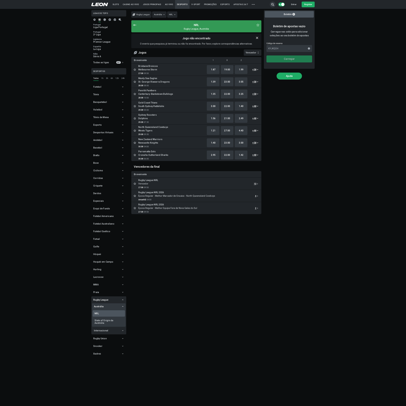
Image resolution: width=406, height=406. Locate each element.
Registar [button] (308, 4)
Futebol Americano (103, 216)
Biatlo (96, 155)
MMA (96, 284)
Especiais (98, 201)
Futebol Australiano (103, 223)
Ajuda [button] (289, 75)
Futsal (96, 239)
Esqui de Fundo (101, 208)
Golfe (96, 246)
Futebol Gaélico (101, 231)
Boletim (289, 14)
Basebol (97, 147)
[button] (272, 4)
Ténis (96, 94)
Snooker (97, 346)
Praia (96, 292)
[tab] (94, 19)
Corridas (98, 178)
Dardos (97, 193)
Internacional (101, 330)
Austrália (99, 306)
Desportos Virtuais (103, 132)
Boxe (96, 163)
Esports (97, 125)
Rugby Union (100, 338)
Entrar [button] (294, 4)
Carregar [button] (289, 58)
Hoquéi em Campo (103, 262)
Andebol (97, 140)
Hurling (97, 269)
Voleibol (97, 109)
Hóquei (97, 254)
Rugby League (100, 300)
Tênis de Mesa (101, 117)
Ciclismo (98, 170)
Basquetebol (100, 102)
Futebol (97, 87)
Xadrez (97, 353)
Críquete (97, 185)
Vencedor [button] (251, 52)
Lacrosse (98, 277)
